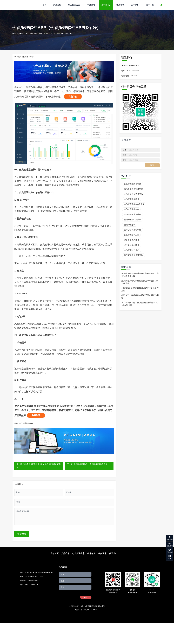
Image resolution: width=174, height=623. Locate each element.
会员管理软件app (26, 423)
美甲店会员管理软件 (132, 230)
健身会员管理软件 (131, 240)
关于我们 (135, 5)
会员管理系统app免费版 (134, 204)
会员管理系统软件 (131, 199)
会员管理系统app (131, 209)
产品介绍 (57, 5)
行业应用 (91, 5)
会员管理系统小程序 (132, 184)
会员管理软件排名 (131, 250)
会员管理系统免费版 (132, 214)
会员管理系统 (129, 225)
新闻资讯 (106, 5)
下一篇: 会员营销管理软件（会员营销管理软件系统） (88, 464)
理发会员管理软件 (131, 245)
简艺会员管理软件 (24, 406)
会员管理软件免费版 (132, 219)
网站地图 (101, 606)
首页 (44, 5)
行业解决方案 (74, 5)
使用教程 (120, 5)
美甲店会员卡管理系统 (133, 255)
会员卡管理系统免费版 (133, 194)
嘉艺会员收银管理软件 (133, 189)
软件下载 (150, 5)
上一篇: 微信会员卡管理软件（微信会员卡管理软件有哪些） (39, 465)
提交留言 (21, 534)
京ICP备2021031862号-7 (90, 610)
